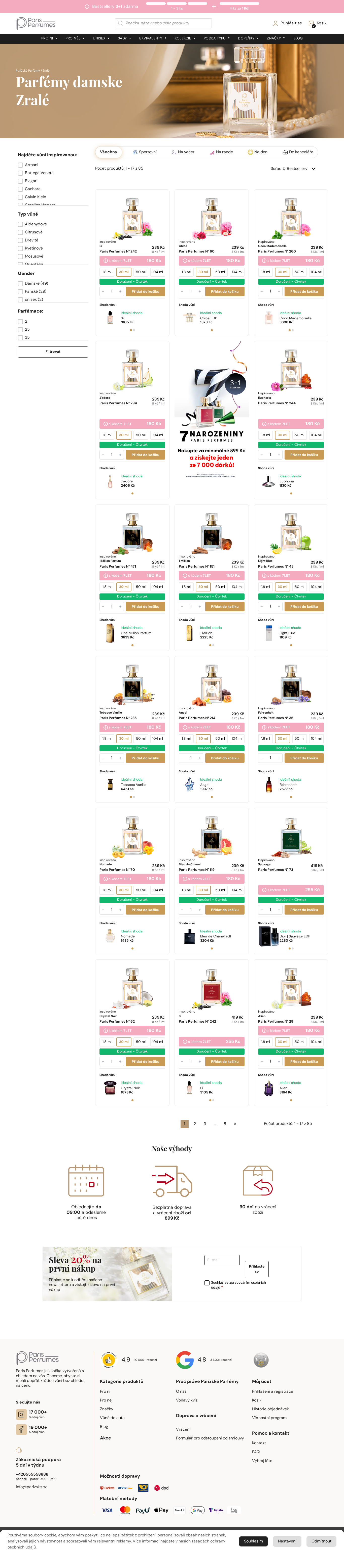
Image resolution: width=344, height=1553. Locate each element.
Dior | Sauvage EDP (295, 936)
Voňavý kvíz (186, 1400)
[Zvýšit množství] (120, 291)
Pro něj (73, 38)
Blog (298, 38)
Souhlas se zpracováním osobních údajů (238, 1285)
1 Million (206, 633)
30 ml (124, 272)
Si (122, 318)
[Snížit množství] (103, 291)
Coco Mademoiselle (296, 318)
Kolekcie (183, 38)
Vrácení (183, 1430)
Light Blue (287, 633)
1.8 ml (106, 272)
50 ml (141, 272)
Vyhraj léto (262, 1461)
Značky (274, 38)
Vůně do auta (112, 1418)
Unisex (99, 38)
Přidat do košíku (145, 292)
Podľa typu (215, 38)
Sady (122, 38)
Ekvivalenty (150, 38)
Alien (283, 1088)
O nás (181, 1392)
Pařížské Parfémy (28, 70)
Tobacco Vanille (133, 785)
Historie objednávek (270, 1409)
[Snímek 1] (131, 330)
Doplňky (246, 38)
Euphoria (287, 481)
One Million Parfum (136, 633)
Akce (105, 1438)
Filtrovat (53, 352)
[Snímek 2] (134, 330)
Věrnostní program (269, 1418)
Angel (204, 785)
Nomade (128, 936)
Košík (256, 1400)
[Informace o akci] (106, 261)
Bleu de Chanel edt (215, 936)
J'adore (127, 481)
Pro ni (47, 38)
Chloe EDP (208, 318)
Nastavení (287, 1541)
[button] (53, 165)
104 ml (157, 272)
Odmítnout (321, 1541)
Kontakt (259, 1443)
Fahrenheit (288, 785)
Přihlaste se (256, 1269)
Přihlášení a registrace (272, 1392)
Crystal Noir (130, 1088)
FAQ (256, 1452)
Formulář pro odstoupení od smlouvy (210, 1438)
